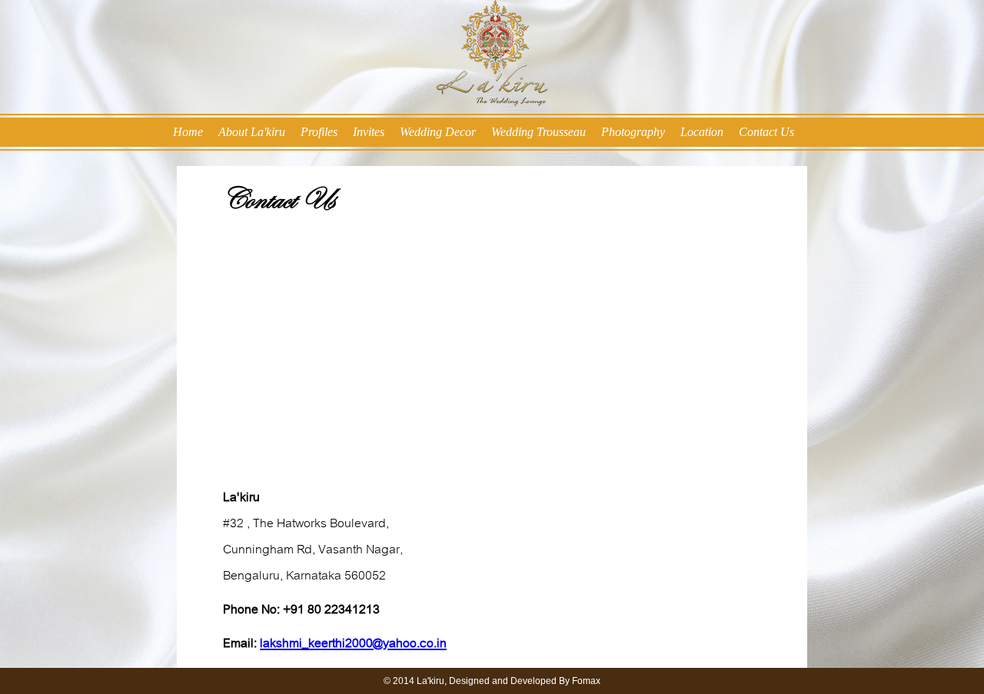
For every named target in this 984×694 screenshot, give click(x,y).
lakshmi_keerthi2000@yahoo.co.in (353, 643)
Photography (633, 131)
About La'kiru (251, 131)
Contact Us (766, 131)
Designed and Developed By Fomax (524, 681)
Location (701, 131)
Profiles (319, 131)
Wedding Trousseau (538, 131)
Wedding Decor (438, 131)
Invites (368, 131)
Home (188, 131)
